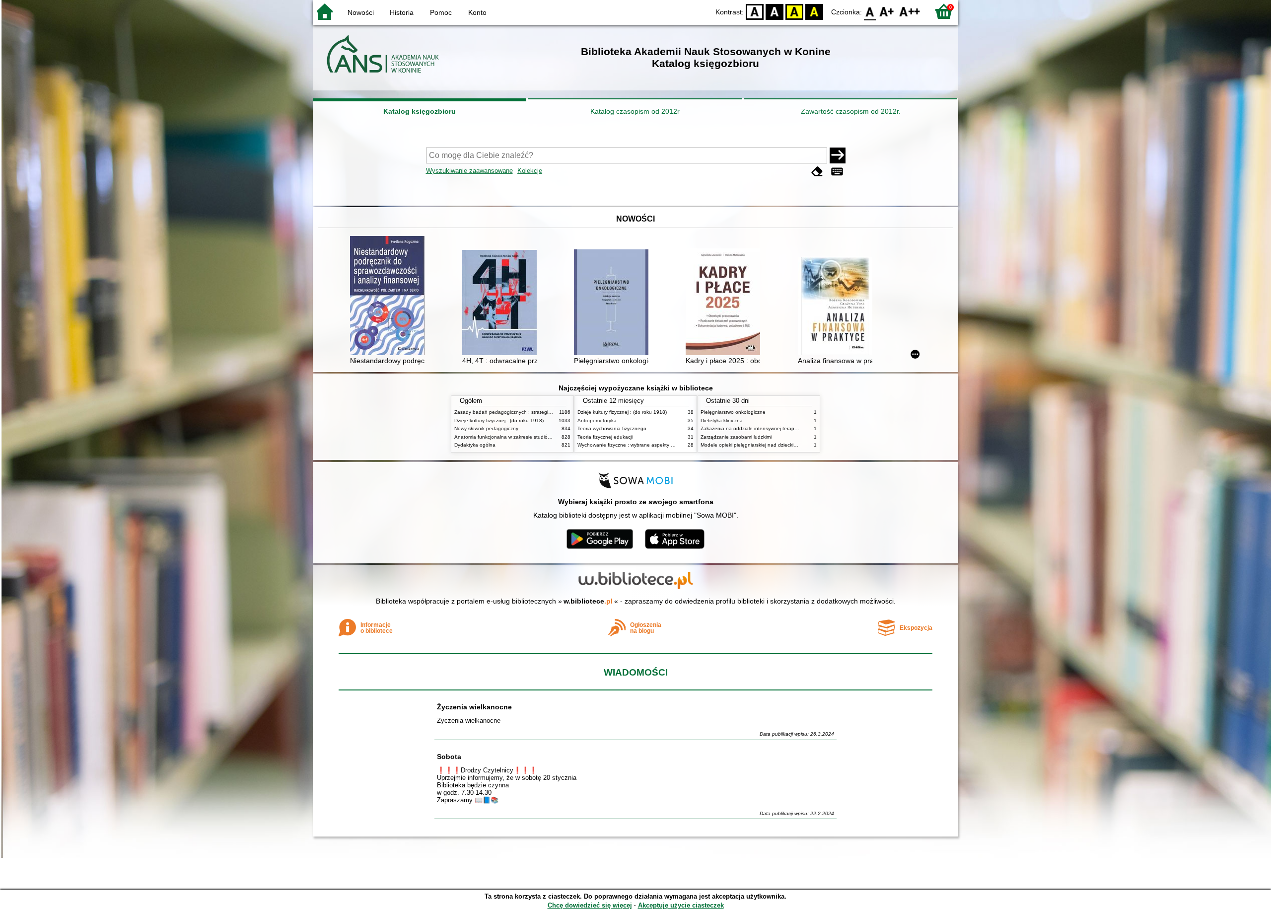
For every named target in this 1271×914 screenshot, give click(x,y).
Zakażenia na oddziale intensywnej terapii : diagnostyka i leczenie (776, 428)
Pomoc (441, 12)
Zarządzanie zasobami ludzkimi (736, 437)
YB (794, 11)
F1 (887, 11)
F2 (910, 11)
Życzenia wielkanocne (474, 707)
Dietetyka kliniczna (722, 420)
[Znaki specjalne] (837, 171)
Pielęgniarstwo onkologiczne (733, 412)
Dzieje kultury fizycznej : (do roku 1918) (499, 420)
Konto (477, 12)
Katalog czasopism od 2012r (635, 111)
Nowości (361, 12)
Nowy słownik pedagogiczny (486, 428)
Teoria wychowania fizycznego (611, 428)
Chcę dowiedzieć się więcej (590, 905)
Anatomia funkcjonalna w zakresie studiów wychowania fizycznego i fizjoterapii (543, 437)
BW (774, 11)
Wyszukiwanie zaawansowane (469, 170)
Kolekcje (529, 170)
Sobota (449, 757)
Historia (402, 12)
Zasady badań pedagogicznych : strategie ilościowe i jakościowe (528, 412)
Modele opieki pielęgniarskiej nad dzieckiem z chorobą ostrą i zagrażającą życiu (791, 445)
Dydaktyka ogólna (474, 445)
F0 (870, 11)
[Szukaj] (838, 155)
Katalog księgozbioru (419, 111)
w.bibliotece (588, 601)
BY (814, 11)
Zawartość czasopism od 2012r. (851, 111)
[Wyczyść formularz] (817, 171)
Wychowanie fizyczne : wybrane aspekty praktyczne (636, 445)
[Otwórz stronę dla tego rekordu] (389, 296)
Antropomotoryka (597, 420)
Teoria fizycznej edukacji (605, 437)
